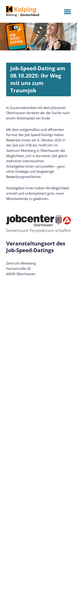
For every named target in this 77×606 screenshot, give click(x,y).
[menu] (67, 12)
